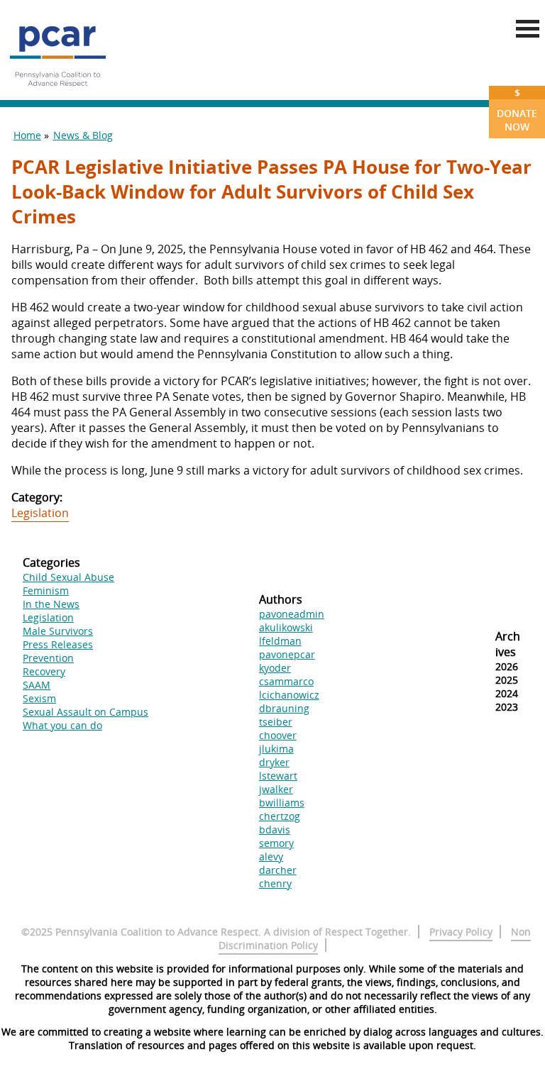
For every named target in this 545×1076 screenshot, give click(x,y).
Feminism (46, 590)
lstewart (278, 775)
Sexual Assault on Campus (85, 712)
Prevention (48, 658)
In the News (51, 604)
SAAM (36, 685)
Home (27, 135)
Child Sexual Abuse (68, 577)
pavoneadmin (291, 614)
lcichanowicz (289, 694)
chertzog (279, 816)
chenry (275, 883)
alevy (271, 856)
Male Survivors (58, 631)
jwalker (276, 789)
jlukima (276, 748)
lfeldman (280, 641)
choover (278, 735)
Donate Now (517, 109)
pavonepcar (287, 654)
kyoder (275, 668)
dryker (274, 762)
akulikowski (286, 627)
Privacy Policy (460, 931)
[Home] (57, 92)
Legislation (40, 513)
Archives (507, 644)
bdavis (274, 829)
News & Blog (83, 135)
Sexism (39, 698)
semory (276, 843)
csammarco (286, 681)
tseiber (275, 721)
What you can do (62, 725)
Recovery (44, 671)
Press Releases (58, 644)
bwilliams (281, 802)
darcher (278, 870)
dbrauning (284, 708)
